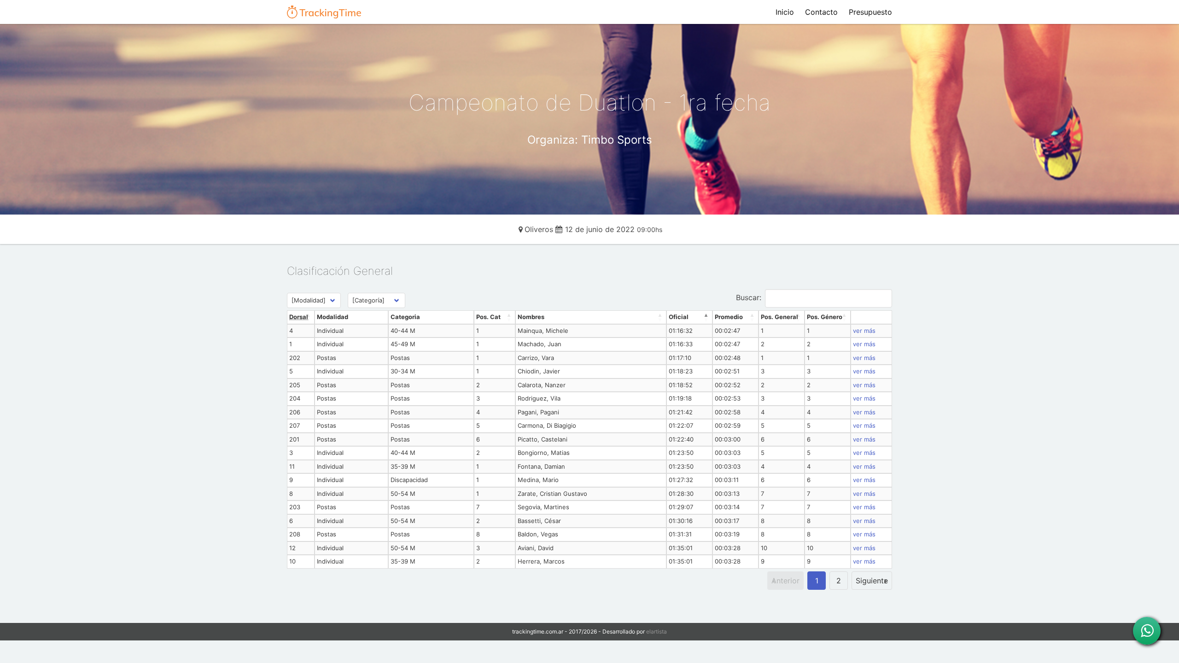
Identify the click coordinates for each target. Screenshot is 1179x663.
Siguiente (872, 580)
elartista (656, 631)
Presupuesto (870, 12)
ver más (864, 330)
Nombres (531, 316)
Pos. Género (824, 316)
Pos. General (779, 316)
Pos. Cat (488, 316)
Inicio (785, 12)
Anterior (785, 580)
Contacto (821, 12)
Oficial (679, 316)
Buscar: (748, 297)
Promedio (729, 316)
